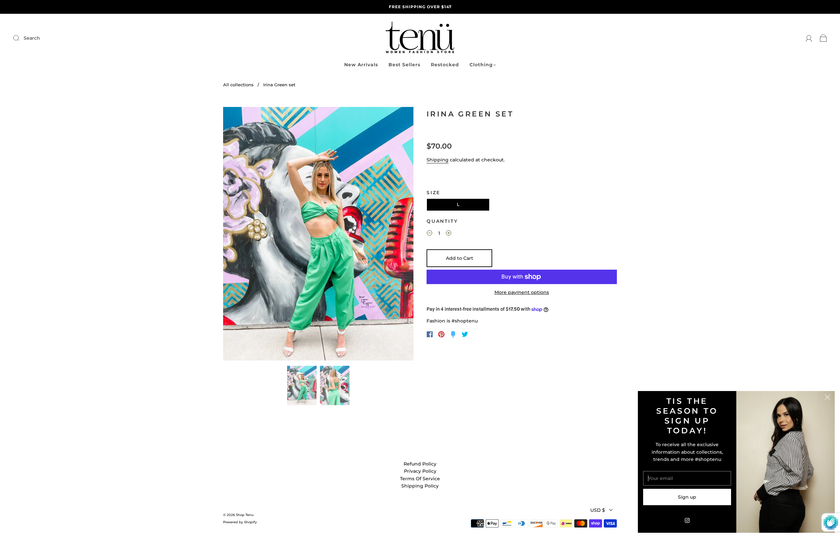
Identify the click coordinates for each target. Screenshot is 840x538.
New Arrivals (361, 65)
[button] (242, 235)
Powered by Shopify (240, 522)
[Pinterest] (441, 334)
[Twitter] (465, 334)
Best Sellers (404, 65)
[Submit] (60, 38)
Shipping (438, 160)
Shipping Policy (420, 486)
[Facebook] (429, 334)
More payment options (521, 292)
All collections (238, 84)
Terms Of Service (420, 479)
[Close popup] (827, 398)
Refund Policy (420, 464)
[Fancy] (453, 334)
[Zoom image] (318, 235)
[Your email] (687, 478)
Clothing (481, 65)
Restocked (445, 65)
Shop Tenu (245, 515)
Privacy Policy (420, 471)
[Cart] (823, 38)
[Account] (809, 38)
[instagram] (687, 520)
